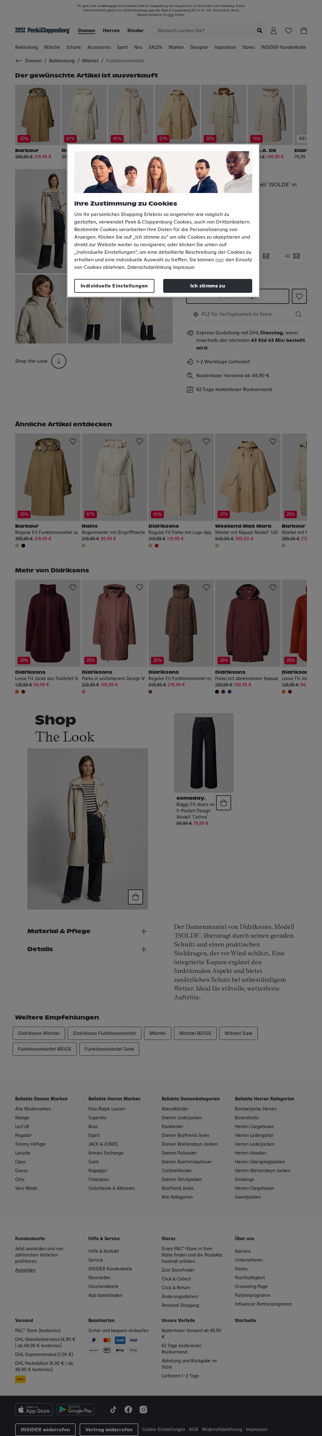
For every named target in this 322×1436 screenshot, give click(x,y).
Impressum (184, 267)
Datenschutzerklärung (149, 267)
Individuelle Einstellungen (114, 285)
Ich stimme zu (207, 285)
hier (219, 259)
